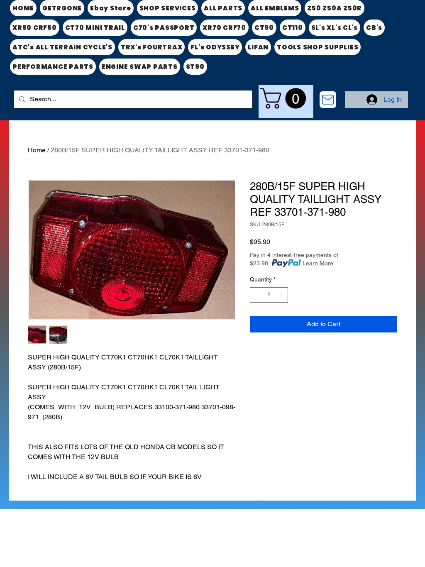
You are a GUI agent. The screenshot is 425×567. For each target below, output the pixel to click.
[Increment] (281, 295)
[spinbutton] (268, 295)
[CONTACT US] (328, 99)
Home (37, 150)
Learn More (318, 263)
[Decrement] (256, 295)
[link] (285, 98)
